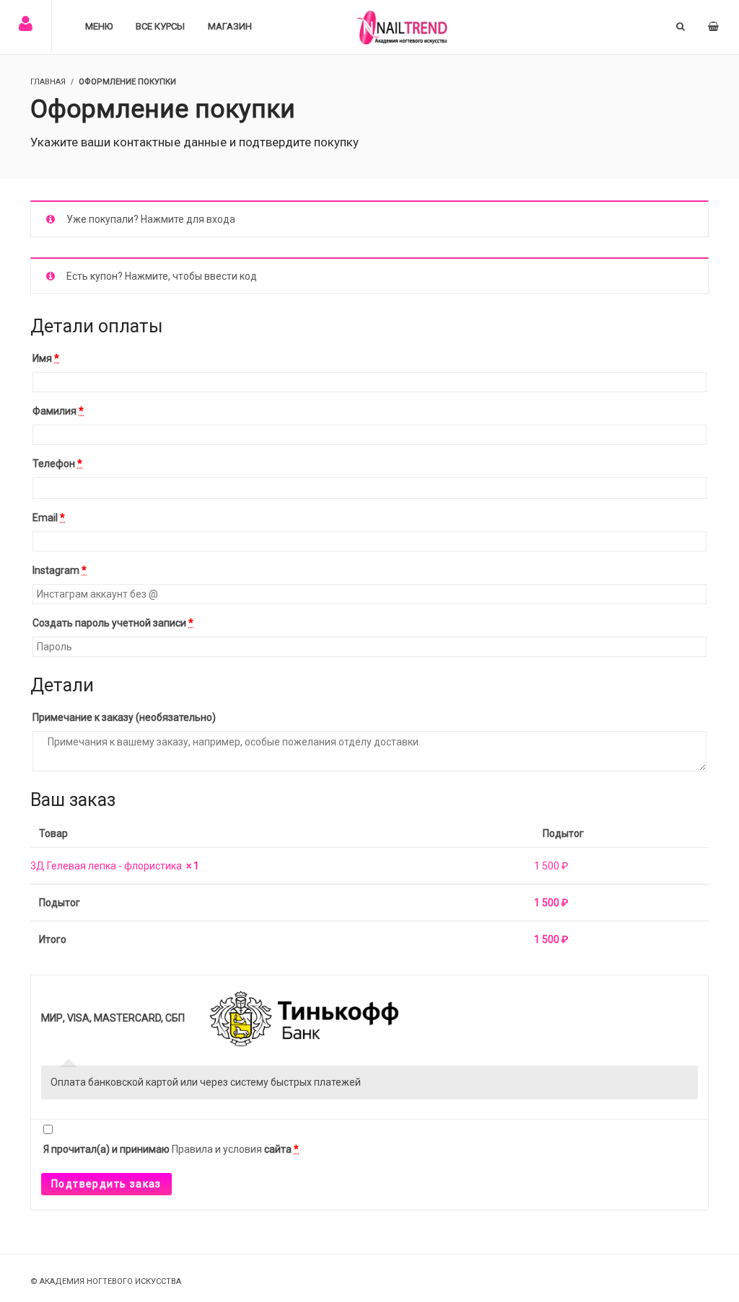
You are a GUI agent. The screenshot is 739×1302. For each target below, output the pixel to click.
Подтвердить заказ (106, 1184)
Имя (45, 358)
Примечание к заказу (124, 717)
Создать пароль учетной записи (112, 623)
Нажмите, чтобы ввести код (191, 276)
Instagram (59, 570)
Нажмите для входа (188, 219)
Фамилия (58, 411)
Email (48, 517)
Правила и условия (217, 1149)
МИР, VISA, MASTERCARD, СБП (114, 1018)
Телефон (57, 463)
